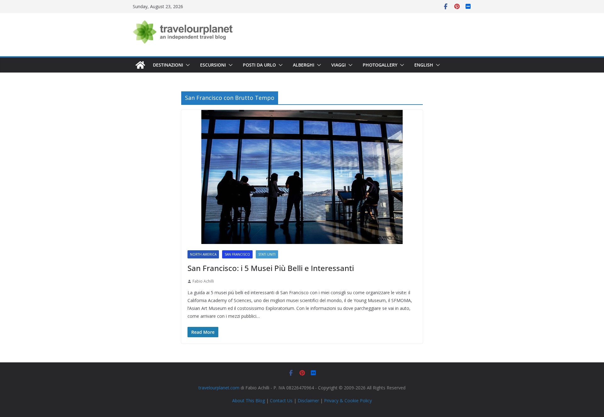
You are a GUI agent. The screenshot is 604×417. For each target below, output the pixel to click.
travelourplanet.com (219, 388)
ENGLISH (423, 65)
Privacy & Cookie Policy (348, 400)
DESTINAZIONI (168, 65)
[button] (186, 65)
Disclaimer (308, 400)
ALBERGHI (303, 65)
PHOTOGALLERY (380, 65)
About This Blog (248, 400)
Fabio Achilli (203, 281)
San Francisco (237, 254)
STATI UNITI (267, 254)
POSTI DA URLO (259, 65)
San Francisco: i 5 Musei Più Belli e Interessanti (270, 268)
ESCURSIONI (213, 65)
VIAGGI (338, 65)
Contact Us (281, 400)
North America (203, 254)
